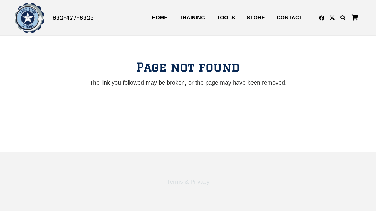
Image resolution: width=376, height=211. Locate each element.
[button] (343, 17)
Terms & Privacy (188, 181)
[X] (332, 18)
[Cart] (354, 17)
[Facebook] (321, 18)
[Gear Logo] (29, 18)
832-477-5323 (73, 18)
